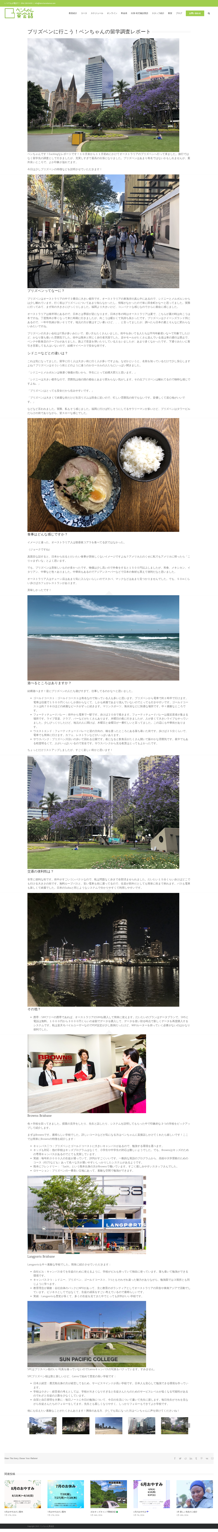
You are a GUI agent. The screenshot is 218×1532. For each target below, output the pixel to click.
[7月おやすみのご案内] (65, 1494)
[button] (209, 13)
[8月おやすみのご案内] (22, 1494)
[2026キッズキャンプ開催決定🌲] (108, 1494)
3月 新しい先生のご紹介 (186, 1512)
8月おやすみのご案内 (13, 1512)
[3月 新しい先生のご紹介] (194, 1494)
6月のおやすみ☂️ (141, 1512)
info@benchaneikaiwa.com (45, 3)
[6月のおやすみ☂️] (151, 1494)
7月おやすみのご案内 (56, 1512)
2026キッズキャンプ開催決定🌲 (104, 1512)
